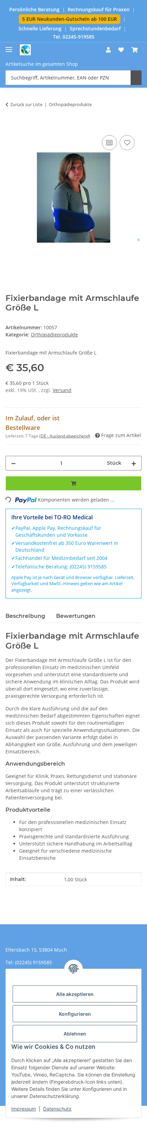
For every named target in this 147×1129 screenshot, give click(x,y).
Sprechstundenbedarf (95, 29)
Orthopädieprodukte (54, 334)
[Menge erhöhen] (133, 463)
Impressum (23, 1109)
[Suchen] (136, 77)
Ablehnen (75, 1034)
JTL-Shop (85, 1120)
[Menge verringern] (13, 463)
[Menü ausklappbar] (8, 46)
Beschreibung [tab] (25, 616)
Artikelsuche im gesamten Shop (41, 64)
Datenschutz (57, 1109)
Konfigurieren (75, 1014)
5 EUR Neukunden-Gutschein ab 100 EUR (69, 19)
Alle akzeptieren (75, 994)
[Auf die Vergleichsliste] (109, 142)
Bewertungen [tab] (75, 616)
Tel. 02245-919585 (73, 37)
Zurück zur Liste (26, 104)
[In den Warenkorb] (10, 126)
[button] (108, 50)
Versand (62, 390)
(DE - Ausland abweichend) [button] (64, 436)
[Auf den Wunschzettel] (127, 142)
